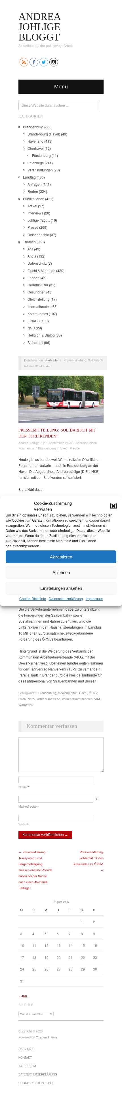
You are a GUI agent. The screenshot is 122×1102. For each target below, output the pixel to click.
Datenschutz (37, 263)
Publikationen (33, 198)
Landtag (29, 177)
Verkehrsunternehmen (77, 698)
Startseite (51, 360)
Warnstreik (25, 704)
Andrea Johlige (28, 442)
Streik (22, 698)
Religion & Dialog (41, 335)
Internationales (39, 306)
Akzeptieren (61, 556)
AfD (30, 248)
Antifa (32, 256)
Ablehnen (61, 572)
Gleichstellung (39, 299)
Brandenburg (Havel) (44, 133)
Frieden (33, 277)
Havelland (35, 141)
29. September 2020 (57, 442)
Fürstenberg (41, 155)
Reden (33, 191)
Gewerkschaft (67, 692)
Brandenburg (33, 126)
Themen (29, 241)
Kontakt (25, 1058)
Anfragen (35, 184)
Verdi (31, 698)
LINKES (34, 320)
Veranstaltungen (40, 169)
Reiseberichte (38, 234)
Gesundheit (36, 291)
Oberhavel (36, 148)
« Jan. (23, 995)
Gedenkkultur (38, 284)
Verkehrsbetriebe (48, 698)
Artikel (32, 205)
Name (23, 787)
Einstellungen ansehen (61, 588)
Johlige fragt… (39, 220)
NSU (31, 327)
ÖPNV (93, 692)
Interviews (35, 212)
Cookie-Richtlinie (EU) (35, 1083)
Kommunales (38, 313)
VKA (97, 698)
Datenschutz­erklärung (66, 598)
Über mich (26, 1049)
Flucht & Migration (41, 270)
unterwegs (36, 162)
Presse (33, 227)
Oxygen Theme (46, 1037)
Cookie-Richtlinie (32, 598)
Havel (83, 692)
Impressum (94, 598)
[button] (113, 506)
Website (24, 824)
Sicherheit (35, 342)
